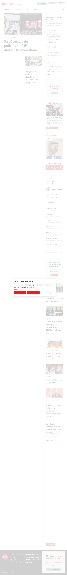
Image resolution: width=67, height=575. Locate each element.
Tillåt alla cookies (20, 292)
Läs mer (15, 289)
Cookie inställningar (47, 292)
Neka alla (33, 292)
